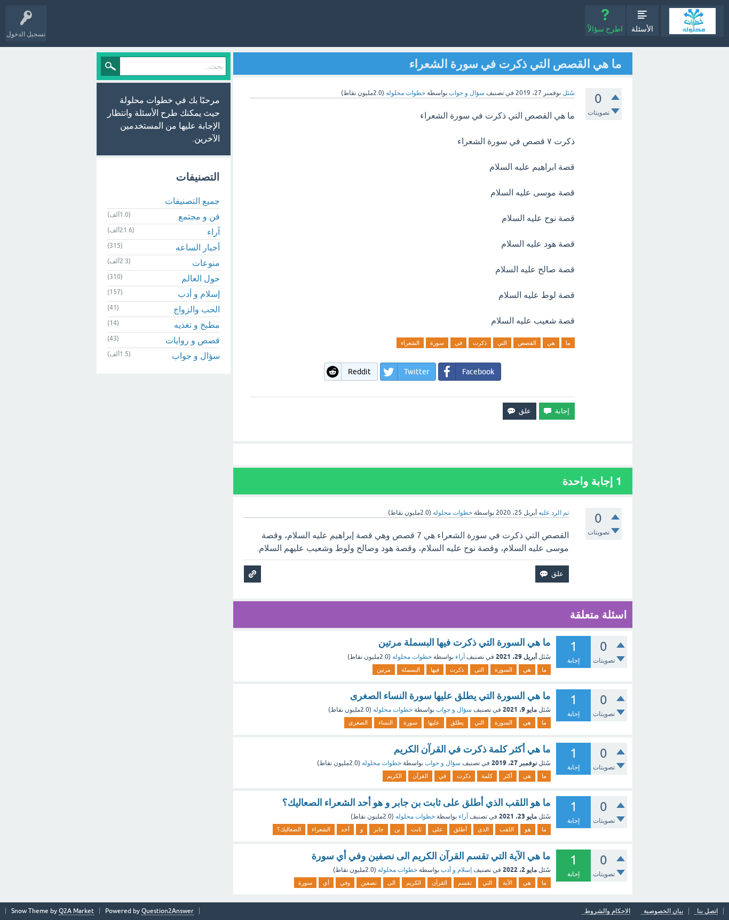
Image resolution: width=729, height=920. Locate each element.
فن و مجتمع (199, 216)
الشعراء (410, 343)
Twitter (416, 371)
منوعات (206, 263)
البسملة (410, 669)
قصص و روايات (192, 340)
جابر (379, 829)
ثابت (416, 829)
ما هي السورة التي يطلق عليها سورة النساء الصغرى (450, 695)
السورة (503, 669)
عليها (434, 722)
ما (568, 343)
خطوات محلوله (412, 656)
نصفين (369, 882)
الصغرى (358, 722)
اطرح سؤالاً (605, 29)
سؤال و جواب (467, 93)
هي (551, 343)
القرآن (420, 776)
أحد (345, 829)
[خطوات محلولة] (692, 21)
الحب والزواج (196, 309)
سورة (437, 343)
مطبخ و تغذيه (197, 324)
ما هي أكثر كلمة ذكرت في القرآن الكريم (472, 748)
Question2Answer (167, 911)
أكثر (507, 776)
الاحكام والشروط (607, 911)
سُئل (568, 93)
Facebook (478, 371)
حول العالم (200, 278)
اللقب (507, 829)
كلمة (487, 776)
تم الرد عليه (553, 512)
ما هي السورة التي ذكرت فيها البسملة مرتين (464, 642)
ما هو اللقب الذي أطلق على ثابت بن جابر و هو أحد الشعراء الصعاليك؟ (416, 802)
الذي (483, 829)
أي (326, 882)
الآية (507, 882)
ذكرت (480, 343)
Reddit (359, 371)
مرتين (384, 669)
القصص (527, 343)
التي (502, 343)
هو (528, 829)
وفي (345, 882)
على (437, 829)
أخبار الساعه (198, 247)
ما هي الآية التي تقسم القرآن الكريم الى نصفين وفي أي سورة (431, 855)
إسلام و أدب (456, 870)
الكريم (394, 776)
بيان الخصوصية (663, 911)
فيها (435, 669)
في (458, 343)
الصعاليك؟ (289, 829)
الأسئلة (642, 29)
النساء (385, 722)
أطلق (460, 829)
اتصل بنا (707, 911)
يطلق (457, 722)
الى (391, 882)
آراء (460, 656)
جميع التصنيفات (192, 201)
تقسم (465, 882)
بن (397, 829)
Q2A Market (76, 911)
